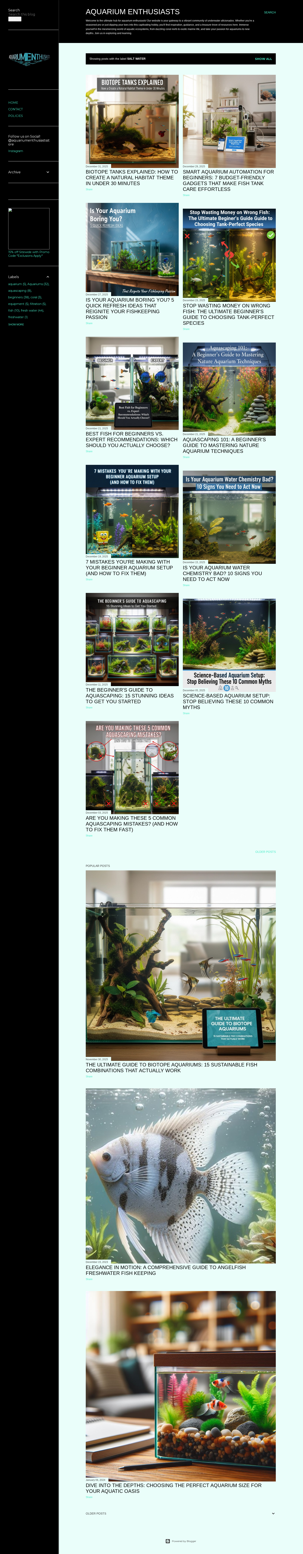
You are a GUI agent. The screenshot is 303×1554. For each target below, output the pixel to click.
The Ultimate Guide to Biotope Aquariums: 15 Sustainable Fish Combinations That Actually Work (171, 1067)
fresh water (32, 310)
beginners (18, 297)
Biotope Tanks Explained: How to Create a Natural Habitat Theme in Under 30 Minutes (132, 177)
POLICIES (15, 116)
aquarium (16, 284)
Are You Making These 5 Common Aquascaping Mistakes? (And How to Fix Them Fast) (132, 823)
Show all (263, 59)
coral (36, 297)
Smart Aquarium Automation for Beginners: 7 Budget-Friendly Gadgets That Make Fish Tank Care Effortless (228, 180)
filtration (37, 304)
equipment (18, 304)
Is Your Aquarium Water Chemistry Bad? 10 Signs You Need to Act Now (222, 573)
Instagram (15, 151)
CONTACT (15, 109)
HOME (13, 103)
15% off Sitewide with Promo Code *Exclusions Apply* (28, 254)
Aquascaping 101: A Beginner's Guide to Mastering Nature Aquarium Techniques (224, 445)
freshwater (17, 317)
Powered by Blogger (184, 1541)
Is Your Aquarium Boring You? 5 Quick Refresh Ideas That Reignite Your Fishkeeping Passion (130, 308)
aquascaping (19, 291)
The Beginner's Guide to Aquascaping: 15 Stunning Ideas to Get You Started (130, 695)
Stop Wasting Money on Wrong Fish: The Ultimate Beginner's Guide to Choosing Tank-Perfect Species (228, 314)
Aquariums (37, 284)
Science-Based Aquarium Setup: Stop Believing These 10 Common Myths (228, 701)
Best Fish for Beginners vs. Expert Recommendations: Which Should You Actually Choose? (131, 439)
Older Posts (265, 851)
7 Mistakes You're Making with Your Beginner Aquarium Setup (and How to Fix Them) (129, 567)
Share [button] (89, 189)
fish (13, 310)
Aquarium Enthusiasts (133, 11)
